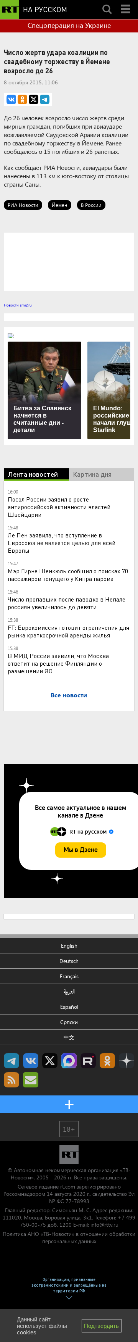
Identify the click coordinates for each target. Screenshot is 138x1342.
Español (69, 1006)
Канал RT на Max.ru (69, 1060)
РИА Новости (23, 205)
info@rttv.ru (104, 1224)
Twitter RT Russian (50, 1060)
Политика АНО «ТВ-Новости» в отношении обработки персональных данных (69, 1237)
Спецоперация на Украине (69, 25)
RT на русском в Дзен (126, 1060)
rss (11, 1079)
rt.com (67, 1186)
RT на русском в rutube (88, 1060)
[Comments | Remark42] (69, 261)
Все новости (69, 695)
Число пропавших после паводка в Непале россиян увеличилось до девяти (66, 603)
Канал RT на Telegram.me (11, 1060)
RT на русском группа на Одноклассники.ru (107, 1060)
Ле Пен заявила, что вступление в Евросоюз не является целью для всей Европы (61, 542)
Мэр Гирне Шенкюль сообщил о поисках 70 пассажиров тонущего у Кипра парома (68, 574)
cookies (26, 1332)
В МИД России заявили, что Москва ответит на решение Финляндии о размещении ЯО (58, 663)
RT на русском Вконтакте (30, 1060)
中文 (69, 1037)
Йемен (59, 205)
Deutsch (69, 961)
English (69, 945)
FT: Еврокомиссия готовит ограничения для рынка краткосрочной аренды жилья (68, 631)
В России (91, 205)
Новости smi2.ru (18, 305)
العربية (69, 991)
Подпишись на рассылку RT (30, 1079)
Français (69, 976)
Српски (69, 1022)
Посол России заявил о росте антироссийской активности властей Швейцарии (59, 506)
